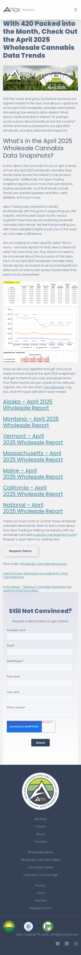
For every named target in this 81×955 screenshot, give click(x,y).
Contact (40, 841)
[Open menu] (75, 10)
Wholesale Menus (40, 852)
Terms (40, 893)
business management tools (54, 535)
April (55, 453)
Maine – (14, 470)
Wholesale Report (39, 442)
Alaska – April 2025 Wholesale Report (27, 405)
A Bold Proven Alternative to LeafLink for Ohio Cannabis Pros (35, 575)
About (40, 834)
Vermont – (17, 436)
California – (19, 487)
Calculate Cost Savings (40, 875)
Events (40, 826)
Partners (40, 900)
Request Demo (20, 551)
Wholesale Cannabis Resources (43, 564)
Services (40, 819)
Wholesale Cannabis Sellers (41, 860)
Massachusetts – (26, 453)
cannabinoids (54, 387)
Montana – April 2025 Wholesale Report (31, 422)
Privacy (40, 885)
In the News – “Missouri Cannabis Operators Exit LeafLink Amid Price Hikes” (37, 589)
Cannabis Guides (40, 867)
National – (17, 505)
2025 (9, 459)
